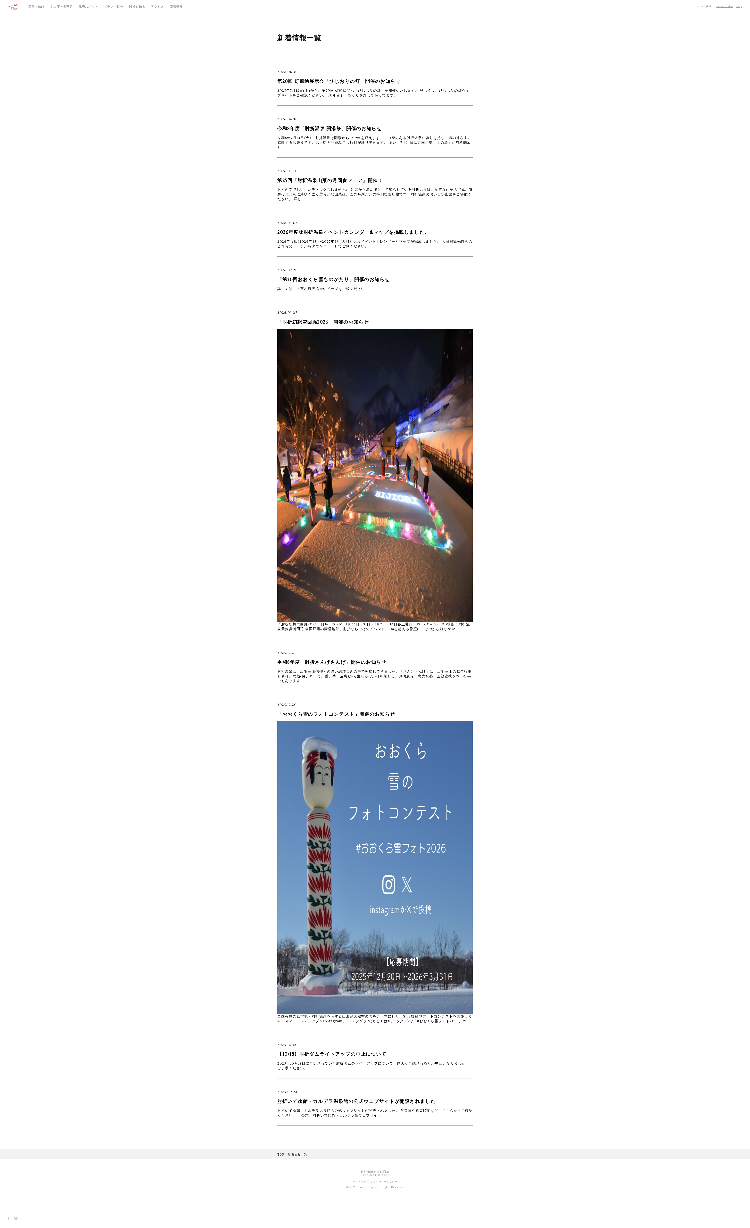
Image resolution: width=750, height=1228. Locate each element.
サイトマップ (361, 1181)
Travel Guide (724, 6)
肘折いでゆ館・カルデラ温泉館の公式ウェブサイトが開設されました (356, 1101)
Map (739, 6)
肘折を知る (137, 7)
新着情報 (176, 7)
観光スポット (88, 7)
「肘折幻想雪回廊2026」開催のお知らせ (323, 322)
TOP (280, 1155)
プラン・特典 (113, 7)
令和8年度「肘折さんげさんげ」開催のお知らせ (332, 662)
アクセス (157, 7)
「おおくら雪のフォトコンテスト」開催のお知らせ (336, 714)
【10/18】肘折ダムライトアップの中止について (332, 1054)
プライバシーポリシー (384, 1181)
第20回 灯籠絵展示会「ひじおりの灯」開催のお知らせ (339, 81)
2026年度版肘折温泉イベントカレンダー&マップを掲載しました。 (353, 232)
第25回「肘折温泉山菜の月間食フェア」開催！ (330, 180)
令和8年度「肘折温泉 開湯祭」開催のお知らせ (329, 129)
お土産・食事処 (61, 7)
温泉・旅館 (36, 7)
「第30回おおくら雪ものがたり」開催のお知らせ (333, 279)
